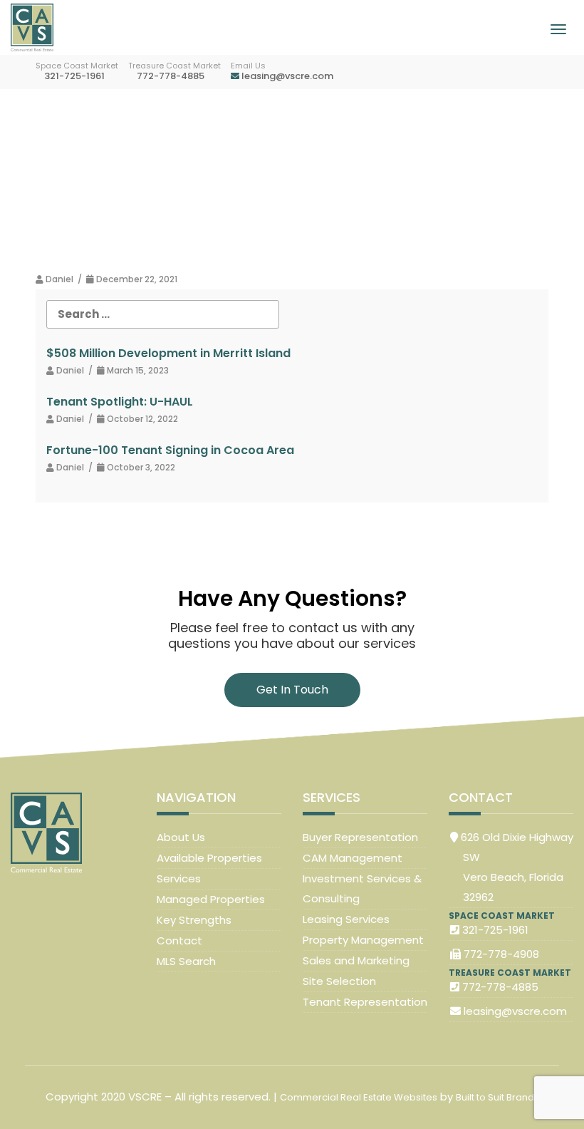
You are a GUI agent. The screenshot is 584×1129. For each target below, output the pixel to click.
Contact (179, 940)
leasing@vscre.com (286, 76)
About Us (181, 837)
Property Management (363, 939)
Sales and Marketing (356, 960)
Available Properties (209, 857)
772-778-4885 (169, 76)
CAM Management (352, 857)
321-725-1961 (73, 76)
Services (179, 878)
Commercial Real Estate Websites (358, 1097)
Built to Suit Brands (497, 1097)
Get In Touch (292, 689)
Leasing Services (346, 919)
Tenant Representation (365, 1001)
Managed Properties (211, 899)
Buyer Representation (360, 837)
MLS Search (186, 961)
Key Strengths (194, 919)
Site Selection (339, 981)
